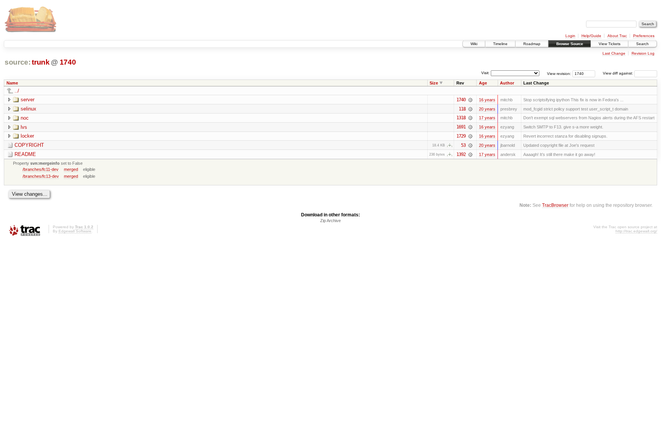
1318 (461, 117)
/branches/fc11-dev (41, 169)
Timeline (500, 44)
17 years (487, 117)
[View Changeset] (470, 99)
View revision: (559, 73)
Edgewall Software (75, 231)
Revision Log (643, 53)
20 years (487, 109)
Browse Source (569, 44)
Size (434, 83)
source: (18, 62)
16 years (487, 99)
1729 (461, 136)
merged (71, 169)
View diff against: (618, 73)
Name (12, 83)
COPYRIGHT (29, 145)
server (27, 99)
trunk (40, 62)
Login (570, 36)
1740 (68, 62)
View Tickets (609, 44)
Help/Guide (591, 36)
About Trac (617, 36)
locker (27, 136)
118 (462, 109)
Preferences (643, 36)
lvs (24, 127)
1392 (461, 154)
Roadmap (532, 44)
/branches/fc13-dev (41, 176)
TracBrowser (555, 205)
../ (17, 91)
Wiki (474, 44)
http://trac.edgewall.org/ (636, 231)
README (25, 154)
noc (25, 118)
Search (642, 44)
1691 (461, 127)
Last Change (613, 53)
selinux (28, 109)
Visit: (485, 73)
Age (483, 83)
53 (463, 145)
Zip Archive (330, 220)
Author (507, 83)
